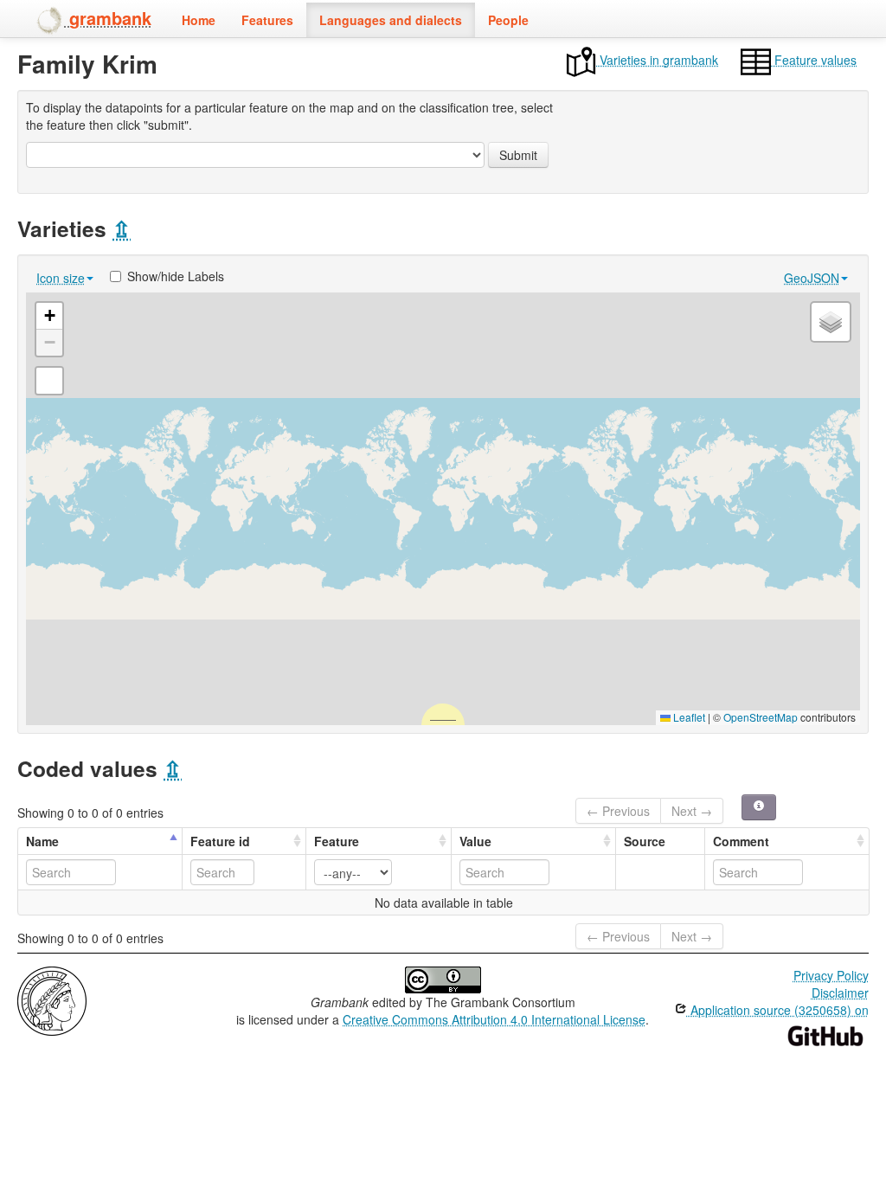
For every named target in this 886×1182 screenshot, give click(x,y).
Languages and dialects (390, 20)
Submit (518, 155)
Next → (691, 810)
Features (267, 20)
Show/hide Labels (175, 276)
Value (475, 841)
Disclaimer (840, 992)
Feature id (220, 841)
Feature (336, 841)
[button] (49, 316)
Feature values (814, 59)
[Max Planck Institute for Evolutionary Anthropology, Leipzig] (52, 999)
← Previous (618, 810)
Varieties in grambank (657, 59)
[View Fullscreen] (49, 381)
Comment (741, 841)
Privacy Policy (831, 975)
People (508, 20)
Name (42, 841)
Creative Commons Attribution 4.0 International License (494, 1019)
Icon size (60, 277)
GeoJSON (811, 277)
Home (198, 20)
